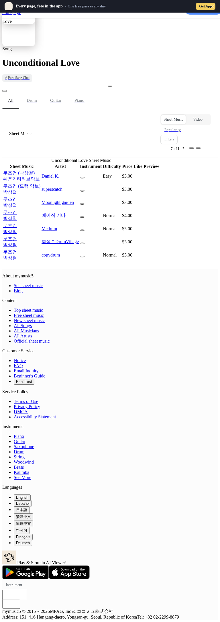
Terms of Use (26, 401)
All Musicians (26, 330)
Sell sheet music (28, 285)
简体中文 (23, 523)
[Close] (213, 6)
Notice (20, 360)
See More (22, 477)
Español (23, 503)
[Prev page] (191, 148)
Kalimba (21, 472)
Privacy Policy (27, 406)
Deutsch (23, 543)
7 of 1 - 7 (177, 148)
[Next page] (198, 148)
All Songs (23, 325)
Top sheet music (28, 310)
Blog (18, 290)
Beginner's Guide (29, 375)
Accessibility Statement (35, 416)
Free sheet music (29, 315)
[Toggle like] (110, 86)
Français (23, 537)
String (19, 456)
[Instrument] (82, 177)
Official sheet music (32, 341)
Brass (19, 467)
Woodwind (24, 462)
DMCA (21, 411)
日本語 (21, 510)
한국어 (21, 530)
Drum (19, 451)
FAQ (18, 365)
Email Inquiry (26, 370)
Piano (19, 436)
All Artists (23, 335)
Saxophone (24, 446)
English (22, 497)
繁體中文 (23, 516)
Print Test (24, 381)
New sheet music (29, 320)
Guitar (19, 441)
